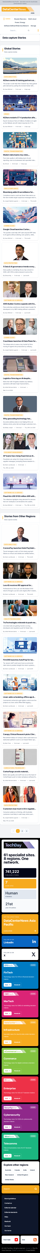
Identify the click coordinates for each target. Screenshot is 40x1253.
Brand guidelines (10, 1198)
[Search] (28, 30)
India (25, 1170)
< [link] (13, 831)
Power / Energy (20, 22)
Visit (6, 985)
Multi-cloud (32, 19)
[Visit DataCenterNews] (15, 1022)
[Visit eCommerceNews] (15, 1051)
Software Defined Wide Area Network (16, 26)
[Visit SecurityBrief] (15, 1107)
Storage (33, 26)
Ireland (32, 1170)
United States (9, 1179)
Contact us (8, 1203)
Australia (8, 1170)
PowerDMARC (30, 1250)
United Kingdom (22, 1175)
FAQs (6, 1217)
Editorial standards (11, 1212)
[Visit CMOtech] (15, 994)
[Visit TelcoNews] (15, 1136)
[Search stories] (35, 1188)
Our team (8, 1226)
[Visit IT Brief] (15, 1080)
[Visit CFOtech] (15, 965)
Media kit (17, 985)
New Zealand (9, 1175)
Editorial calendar (10, 1208)
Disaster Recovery (20, 19)
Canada (17, 1170)
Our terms (8, 1230)
